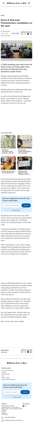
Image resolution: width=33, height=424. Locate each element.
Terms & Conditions (7, 370)
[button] (3, 3)
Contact (3, 372)
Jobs (2, 376)
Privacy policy (5, 374)
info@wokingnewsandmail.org (14, 420)
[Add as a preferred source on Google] (15, 33)
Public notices (5, 378)
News (2, 15)
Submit (26, 205)
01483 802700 (11, 417)
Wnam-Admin (6, 31)
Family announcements (8, 379)
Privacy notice (16, 210)
